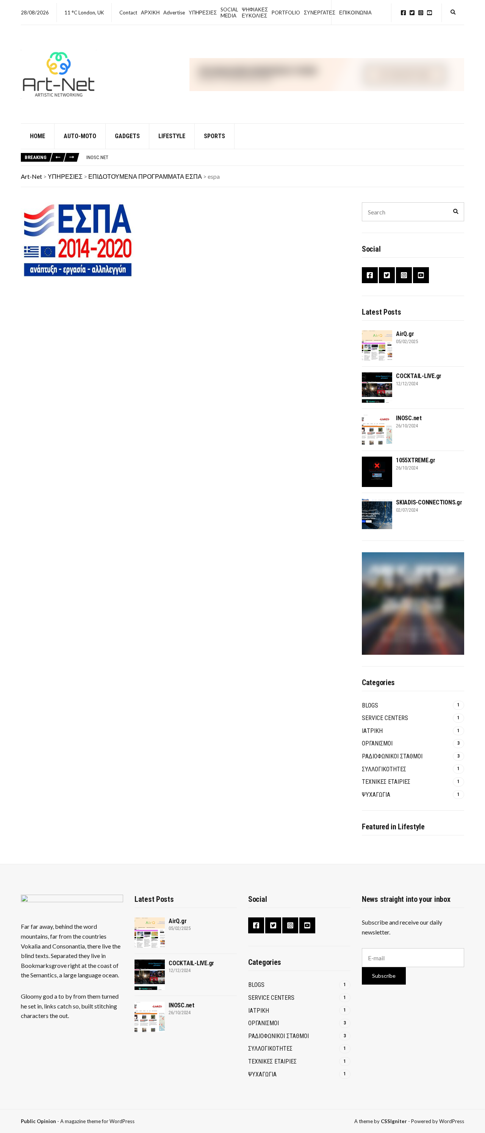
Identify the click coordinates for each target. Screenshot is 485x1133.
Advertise (174, 12)
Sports (214, 136)
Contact (128, 12)
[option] (275, 157)
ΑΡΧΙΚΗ (150, 12)
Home (37, 136)
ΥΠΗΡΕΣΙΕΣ (203, 12)
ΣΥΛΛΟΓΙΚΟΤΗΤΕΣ (384, 769)
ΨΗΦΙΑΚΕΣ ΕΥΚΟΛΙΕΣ (255, 12)
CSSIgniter (394, 1121)
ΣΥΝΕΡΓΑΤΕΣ (319, 12)
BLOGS (370, 705)
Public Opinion (38, 1121)
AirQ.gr (405, 333)
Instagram (421, 13)
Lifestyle (171, 136)
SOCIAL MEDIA (229, 12)
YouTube (429, 13)
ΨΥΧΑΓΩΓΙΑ (376, 794)
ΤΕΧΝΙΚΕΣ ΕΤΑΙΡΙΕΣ (386, 781)
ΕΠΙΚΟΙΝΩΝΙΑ (355, 12)
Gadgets (127, 136)
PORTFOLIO (286, 12)
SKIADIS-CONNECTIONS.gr (429, 502)
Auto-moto (80, 136)
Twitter (412, 13)
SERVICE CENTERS (385, 718)
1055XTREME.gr (415, 460)
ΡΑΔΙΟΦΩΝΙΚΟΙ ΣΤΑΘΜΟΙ (392, 756)
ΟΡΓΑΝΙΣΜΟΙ (377, 743)
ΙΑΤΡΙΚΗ (372, 730)
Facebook (403, 13)
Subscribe (384, 975)
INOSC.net (97, 157)
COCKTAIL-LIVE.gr (418, 376)
